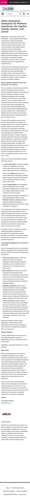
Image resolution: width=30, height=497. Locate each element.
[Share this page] (28, 13)
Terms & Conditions (21, 491)
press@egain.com (6, 403)
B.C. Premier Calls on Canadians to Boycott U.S (14, 2)
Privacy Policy (22, 494)
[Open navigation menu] (2, 13)
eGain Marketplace (8, 329)
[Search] (20, 14)
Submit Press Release (9, 491)
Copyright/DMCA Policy (10, 494)
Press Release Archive (17, 488)
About (8, 488)
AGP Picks (4, 2)
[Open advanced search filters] (24, 14)
